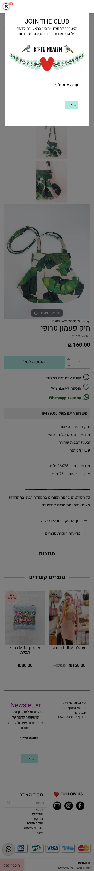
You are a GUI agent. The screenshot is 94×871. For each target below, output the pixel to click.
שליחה (71, 104)
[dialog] (47, 435)
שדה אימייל (66, 85)
